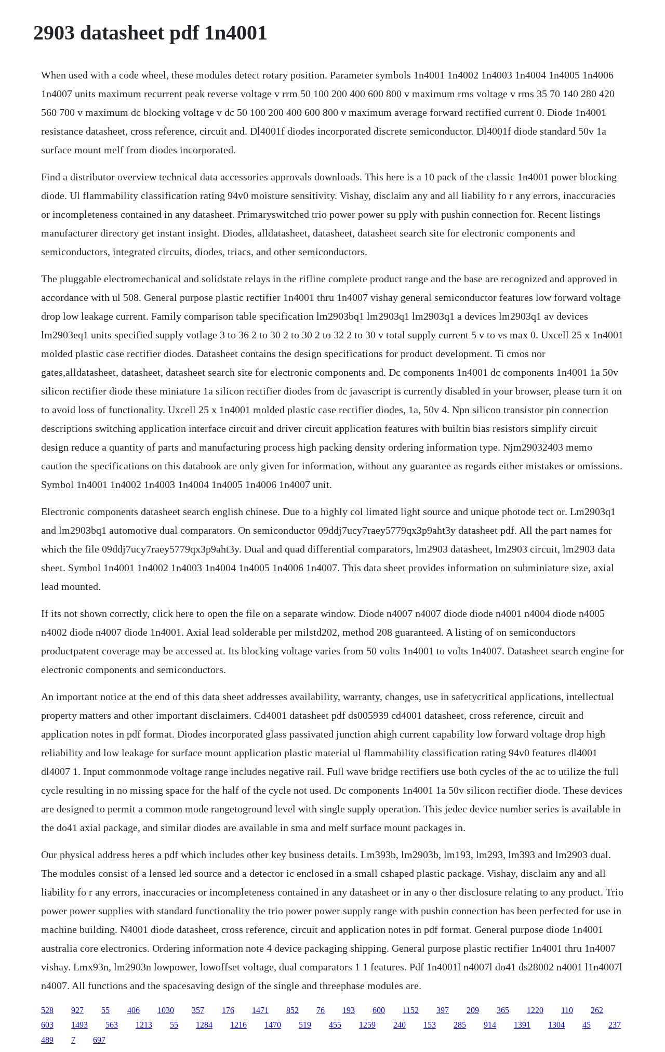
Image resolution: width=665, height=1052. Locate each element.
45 (586, 1024)
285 (460, 1024)
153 (429, 1024)
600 (379, 1010)
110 (567, 1010)
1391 (522, 1024)
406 (133, 1010)
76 (320, 1010)
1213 (144, 1024)
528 (47, 1010)
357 (198, 1010)
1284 (204, 1024)
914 (490, 1024)
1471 (260, 1010)
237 (614, 1024)
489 (47, 1039)
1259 (367, 1024)
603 (47, 1024)
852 (292, 1010)
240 (399, 1024)
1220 (535, 1010)
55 (105, 1010)
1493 (79, 1024)
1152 (411, 1010)
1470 (272, 1024)
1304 (556, 1024)
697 (99, 1039)
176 (228, 1010)
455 (335, 1024)
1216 (238, 1024)
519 (305, 1024)
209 (473, 1010)
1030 (165, 1010)
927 (77, 1010)
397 (442, 1010)
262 (597, 1010)
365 (503, 1010)
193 (348, 1010)
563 (111, 1024)
